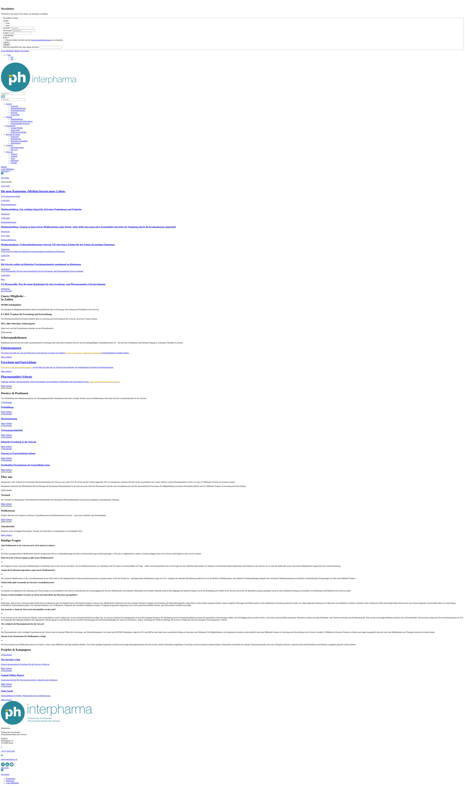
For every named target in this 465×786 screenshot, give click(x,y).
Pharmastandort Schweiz (20, 123)
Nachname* (8, 30)
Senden (6, 45)
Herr (7, 26)
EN (5, 171)
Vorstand (14, 156)
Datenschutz (10, 779)
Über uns (9, 152)
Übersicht (14, 106)
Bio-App (14, 150)
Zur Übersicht (6, 291)
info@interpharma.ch (9, 759)
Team (13, 158)
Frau (7, 23)
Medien (17, 51)
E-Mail (6, 33)
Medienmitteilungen (18, 108)
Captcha (6, 42)
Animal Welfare (17, 128)
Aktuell (9, 104)
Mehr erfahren (6, 504)
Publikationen (16, 139)
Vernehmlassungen (18, 110)
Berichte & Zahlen (13, 134)
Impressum (10, 781)
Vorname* (7, 28)
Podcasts (14, 113)
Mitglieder (15, 161)
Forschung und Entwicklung (21, 121)
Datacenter (15, 137)
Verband (14, 154)
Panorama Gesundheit (19, 141)
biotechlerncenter (17, 147)
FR (7, 171)
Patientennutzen (17, 119)
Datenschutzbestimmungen (41, 40)
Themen (9, 117)
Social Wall (15, 115)
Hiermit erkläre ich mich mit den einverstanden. (34, 40)
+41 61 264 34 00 (8, 751)
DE (2, 171)
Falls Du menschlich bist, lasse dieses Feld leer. (21, 47)
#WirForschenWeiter (18, 132)
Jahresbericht (16, 143)
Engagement (10, 126)
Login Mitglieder (7, 51)
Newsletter (25, 51)
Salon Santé (15, 130)
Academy (9, 145)
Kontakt (14, 163)
